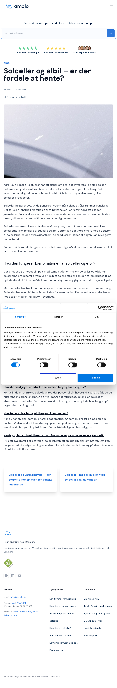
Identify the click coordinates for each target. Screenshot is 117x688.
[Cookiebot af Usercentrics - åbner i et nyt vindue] (100, 308)
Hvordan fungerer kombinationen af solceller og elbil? (49, 263)
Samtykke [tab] (20, 316)
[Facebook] (6, 575)
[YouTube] (19, 575)
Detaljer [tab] (58, 316)
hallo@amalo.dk (18, 597)
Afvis (58, 377)
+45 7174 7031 (19, 603)
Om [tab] (97, 316)
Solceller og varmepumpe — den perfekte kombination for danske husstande (30, 479)
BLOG (7, 63)
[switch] (44, 364)
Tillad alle (95, 377)
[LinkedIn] (12, 575)
